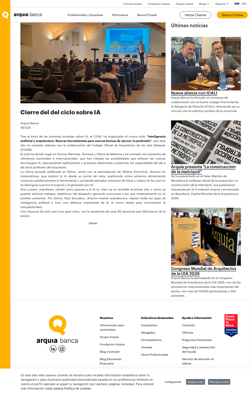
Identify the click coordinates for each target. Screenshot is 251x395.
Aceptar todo (195, 381)
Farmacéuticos (151, 340)
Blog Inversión (110, 351)
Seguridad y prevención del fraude (198, 349)
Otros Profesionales (154, 354)
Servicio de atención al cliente (198, 361)
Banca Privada (147, 15)
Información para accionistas (112, 327)
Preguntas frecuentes (197, 340)
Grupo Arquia (109, 337)
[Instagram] (62, 348)
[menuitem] (132, 3)
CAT (244, 3)
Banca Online (232, 15)
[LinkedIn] (53, 348)
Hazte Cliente (195, 15)
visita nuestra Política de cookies (68, 388)
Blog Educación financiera (110, 361)
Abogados (148, 332)
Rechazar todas (219, 381)
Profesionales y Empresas (85, 15)
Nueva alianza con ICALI (194, 92)
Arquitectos (149, 325)
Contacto (188, 325)
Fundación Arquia (112, 344)
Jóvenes (146, 347)
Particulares (120, 15)
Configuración (173, 381)
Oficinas (187, 332)
